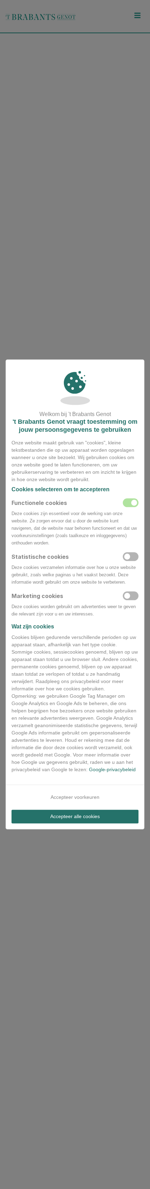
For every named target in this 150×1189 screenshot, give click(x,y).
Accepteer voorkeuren (75, 797)
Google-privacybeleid (112, 769)
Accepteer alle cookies (75, 816)
